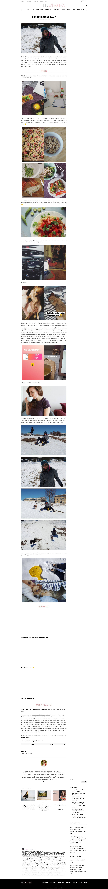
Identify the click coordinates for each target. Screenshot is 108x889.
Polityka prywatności (58, 887)
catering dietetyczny (26, 77)
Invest (71, 827)
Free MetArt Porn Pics (75, 856)
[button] (43, 812)
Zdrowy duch (48, 9)
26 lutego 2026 (25, 809)
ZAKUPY (46, 1)
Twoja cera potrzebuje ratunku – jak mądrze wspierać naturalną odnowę (79, 816)
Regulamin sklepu (49, 887)
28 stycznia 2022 (60, 808)
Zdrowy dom (56, 9)
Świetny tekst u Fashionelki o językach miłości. (33, 709)
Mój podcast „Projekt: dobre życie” (59, 805)
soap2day (72, 846)
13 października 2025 (44, 809)
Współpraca (28, 1)
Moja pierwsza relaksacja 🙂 (27, 667)
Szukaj (71, 779)
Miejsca (68, 9)
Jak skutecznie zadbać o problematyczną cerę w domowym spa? (78, 810)
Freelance (63, 9)
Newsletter (41, 1)
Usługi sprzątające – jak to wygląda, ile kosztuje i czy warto (34, 637)
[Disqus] (43, 831)
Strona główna (30, 9)
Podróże (42, 802)
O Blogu (22, 1)
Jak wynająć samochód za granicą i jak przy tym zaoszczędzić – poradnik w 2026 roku (78, 792)
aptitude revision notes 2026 (77, 865)
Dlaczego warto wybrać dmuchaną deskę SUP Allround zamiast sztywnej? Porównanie (78, 805)
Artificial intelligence (75, 837)
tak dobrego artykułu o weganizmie (41, 715)
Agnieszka (47, 19)
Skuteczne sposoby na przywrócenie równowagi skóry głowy (78, 798)
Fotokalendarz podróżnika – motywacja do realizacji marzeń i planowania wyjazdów (43, 806)
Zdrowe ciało (39, 9)
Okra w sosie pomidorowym (27, 698)
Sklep (74, 9)
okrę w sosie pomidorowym (47, 200)
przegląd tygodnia (27, 753)
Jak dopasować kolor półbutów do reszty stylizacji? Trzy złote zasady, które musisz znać (28, 806)
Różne (43, 14)
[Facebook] (81, 1)
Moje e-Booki (35, 1)
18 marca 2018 (41, 19)
